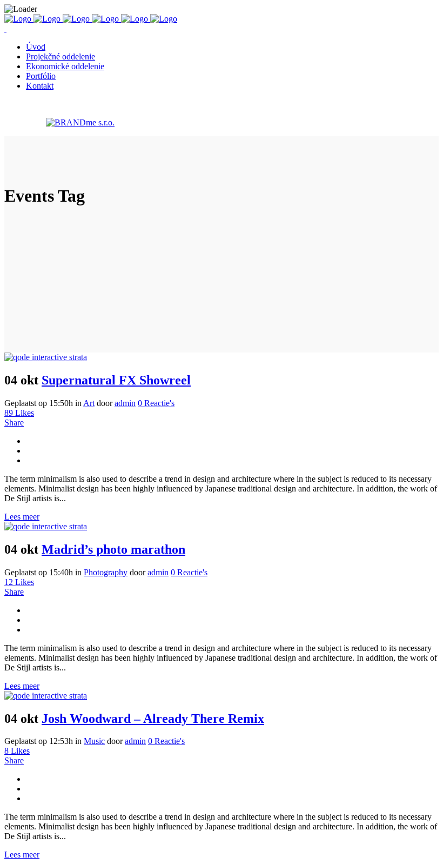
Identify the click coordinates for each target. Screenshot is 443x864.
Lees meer (21, 516)
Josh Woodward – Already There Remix (153, 719)
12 (19, 582)
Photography (105, 572)
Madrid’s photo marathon (113, 549)
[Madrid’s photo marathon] (45, 526)
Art (89, 403)
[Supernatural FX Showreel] (45, 357)
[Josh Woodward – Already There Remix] (45, 695)
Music (94, 741)
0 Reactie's (156, 403)
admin (125, 403)
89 (19, 412)
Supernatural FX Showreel (116, 380)
